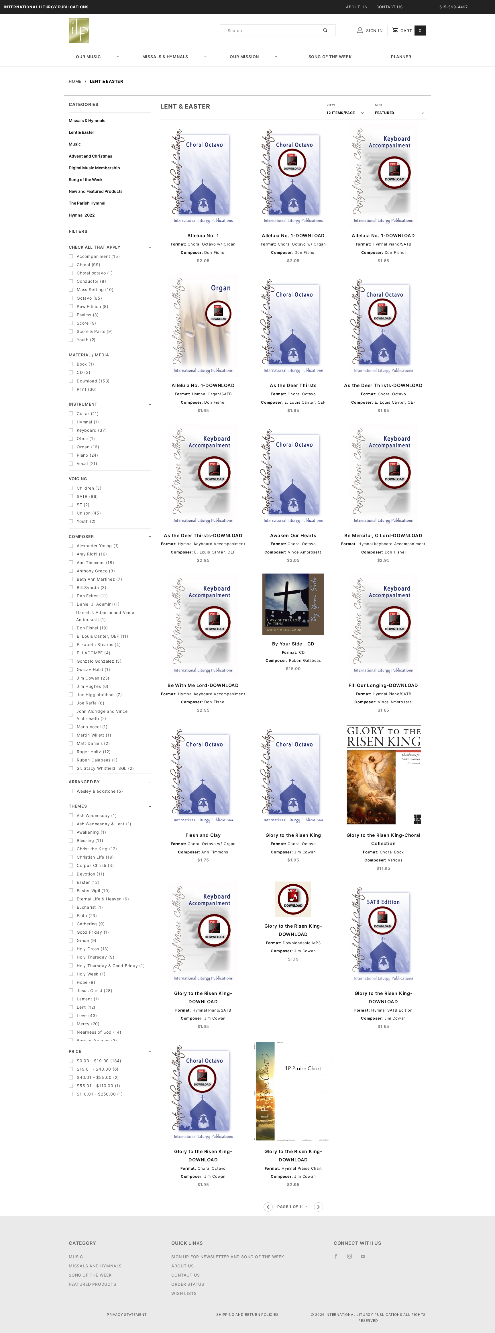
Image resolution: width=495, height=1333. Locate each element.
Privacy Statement (127, 1314)
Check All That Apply (95, 247)
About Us (356, 7)
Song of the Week (330, 56)
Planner (401, 56)
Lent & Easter (81, 132)
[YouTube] (365, 1258)
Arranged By (84, 781)
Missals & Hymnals (165, 56)
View (331, 105)
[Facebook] (338, 1258)
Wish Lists (184, 1293)
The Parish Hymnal (87, 203)
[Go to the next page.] (318, 1207)
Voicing (78, 478)
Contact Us (389, 7)
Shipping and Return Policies (247, 1314)
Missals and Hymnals (95, 1265)
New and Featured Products (96, 191)
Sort (379, 105)
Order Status (187, 1284)
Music (75, 144)
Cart (410, 30)
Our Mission (244, 56)
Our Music (88, 56)
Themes (78, 806)
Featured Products (92, 1284)
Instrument (83, 404)
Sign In (374, 30)
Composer (81, 536)
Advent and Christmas (90, 156)
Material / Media (89, 354)
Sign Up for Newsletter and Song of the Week (227, 1256)
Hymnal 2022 (82, 215)
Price (75, 1051)
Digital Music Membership (94, 167)
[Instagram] (352, 1258)
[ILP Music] (79, 30)
